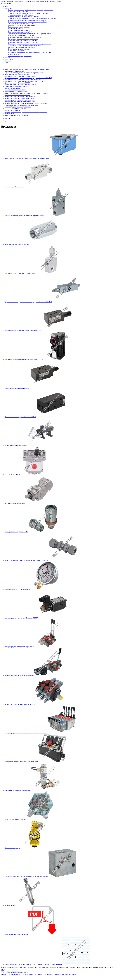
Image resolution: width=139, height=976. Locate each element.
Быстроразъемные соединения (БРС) (20, 32)
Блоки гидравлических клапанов (19, 49)
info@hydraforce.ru (52, 1)
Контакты (8, 61)
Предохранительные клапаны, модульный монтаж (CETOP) (27, 20)
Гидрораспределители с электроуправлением (22, 40)
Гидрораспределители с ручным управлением (23, 39)
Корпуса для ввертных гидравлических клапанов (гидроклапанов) (29, 52)
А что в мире (9, 59)
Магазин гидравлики (17, 1)
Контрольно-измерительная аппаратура (21, 35)
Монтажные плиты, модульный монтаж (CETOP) (24, 25)
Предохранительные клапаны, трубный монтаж (23, 16)
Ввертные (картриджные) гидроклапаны (21, 47)
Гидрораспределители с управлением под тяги (23, 42)
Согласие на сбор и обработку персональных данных (59, 974)
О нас (6, 6)
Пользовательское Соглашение (32, 974)
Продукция (8, 8)
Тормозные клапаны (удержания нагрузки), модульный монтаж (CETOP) (32, 18)
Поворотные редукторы (16, 51)
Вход (6, 62)
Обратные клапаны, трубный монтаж (20, 15)
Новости (7, 57)
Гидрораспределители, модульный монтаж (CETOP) (25, 37)
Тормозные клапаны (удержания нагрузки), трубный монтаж (28, 13)
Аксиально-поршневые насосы (18, 30)
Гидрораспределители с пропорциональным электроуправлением (29, 44)
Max (59, 1)
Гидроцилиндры (13, 54)
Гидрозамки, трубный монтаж (18, 11)
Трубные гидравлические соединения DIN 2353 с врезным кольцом (30, 34)
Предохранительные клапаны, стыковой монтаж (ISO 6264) (27, 22)
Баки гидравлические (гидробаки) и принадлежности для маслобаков (30, 10)
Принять (3, 969)
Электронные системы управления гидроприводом (25, 45)
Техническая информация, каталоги (19, 56)
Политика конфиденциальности (11, 974)
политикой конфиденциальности (102, 967)
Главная (7, 118)
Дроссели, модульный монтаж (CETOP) (21, 23)
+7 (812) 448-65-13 (40, 1)
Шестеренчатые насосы (16, 28)
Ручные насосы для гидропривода (19, 27)
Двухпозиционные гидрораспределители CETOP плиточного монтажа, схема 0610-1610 (33, 964)
